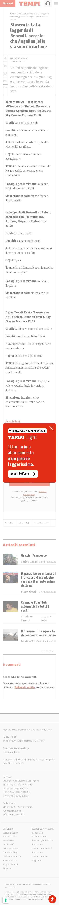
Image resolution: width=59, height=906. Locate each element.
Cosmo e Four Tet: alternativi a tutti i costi (35, 606)
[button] (5, 87)
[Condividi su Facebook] (5, 58)
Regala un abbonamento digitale (40, 856)
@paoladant (12, 421)
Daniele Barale (30, 641)
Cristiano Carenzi (27, 618)
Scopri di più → (47, 651)
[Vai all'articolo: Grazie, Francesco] (10, 559)
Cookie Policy (10, 852)
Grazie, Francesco (34, 555)
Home (13, 14)
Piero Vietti (28, 591)
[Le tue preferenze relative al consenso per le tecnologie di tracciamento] (6, 900)
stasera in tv (41, 522)
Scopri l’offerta (20, 473)
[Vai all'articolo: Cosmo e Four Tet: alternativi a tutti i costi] (10, 612)
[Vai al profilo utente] (48, 3)
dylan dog (24, 522)
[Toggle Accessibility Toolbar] (52, 899)
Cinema (9, 522)
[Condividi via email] (5, 81)
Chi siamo (8, 828)
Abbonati (8, 3)
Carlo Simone (29, 561)
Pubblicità (8, 844)
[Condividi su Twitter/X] (5, 66)
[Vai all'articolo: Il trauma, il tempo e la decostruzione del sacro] (10, 636)
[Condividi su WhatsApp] (5, 73)
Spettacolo (23, 14)
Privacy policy (11, 848)
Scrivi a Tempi (11, 832)
